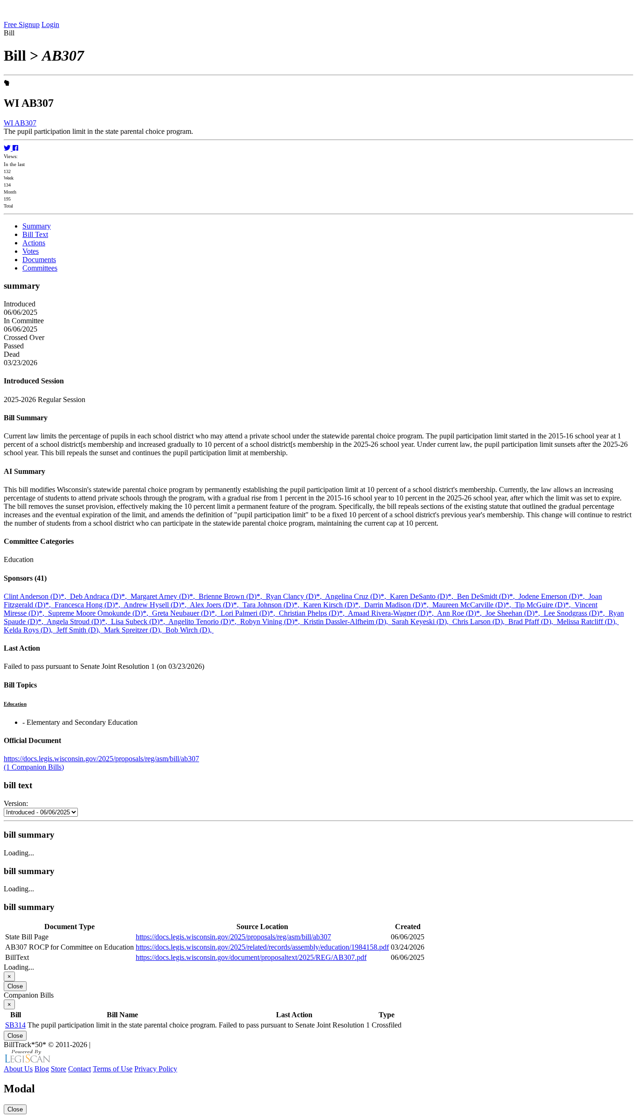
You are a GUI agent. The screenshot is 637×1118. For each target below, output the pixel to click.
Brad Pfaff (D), (532, 621)
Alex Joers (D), (216, 605)
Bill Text (35, 234)
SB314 (15, 1025)
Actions (33, 243)
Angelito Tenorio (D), (204, 621)
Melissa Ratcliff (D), (588, 621)
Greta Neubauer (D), (186, 613)
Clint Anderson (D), (37, 596)
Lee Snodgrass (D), (576, 613)
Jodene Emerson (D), (554, 596)
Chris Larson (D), (480, 621)
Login (50, 24)
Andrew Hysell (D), (157, 605)
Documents (39, 260)
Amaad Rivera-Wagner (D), (392, 613)
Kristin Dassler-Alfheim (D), (348, 621)
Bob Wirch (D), (190, 630)
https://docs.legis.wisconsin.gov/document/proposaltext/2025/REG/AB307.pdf (251, 957)
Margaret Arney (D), (165, 596)
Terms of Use (112, 1069)
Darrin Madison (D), (398, 605)
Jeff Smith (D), (80, 630)
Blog (42, 1069)
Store (58, 1069)
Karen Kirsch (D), (333, 605)
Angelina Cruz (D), (357, 596)
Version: (16, 803)
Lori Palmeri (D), (250, 613)
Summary (36, 226)
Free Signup (22, 24)
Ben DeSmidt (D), (488, 596)
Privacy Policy (155, 1069)
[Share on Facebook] (15, 148)
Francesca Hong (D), (89, 605)
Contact (79, 1069)
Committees (39, 268)
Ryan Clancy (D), (295, 596)
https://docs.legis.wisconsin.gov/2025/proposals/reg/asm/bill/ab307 (101, 759)
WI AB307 (20, 123)
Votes (30, 251)
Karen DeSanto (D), (423, 596)
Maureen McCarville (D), (473, 605)
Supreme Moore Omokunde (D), (100, 613)
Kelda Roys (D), (30, 630)
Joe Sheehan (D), (514, 613)
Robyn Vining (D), (272, 621)
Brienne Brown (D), (232, 596)
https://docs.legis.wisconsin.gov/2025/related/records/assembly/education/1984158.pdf (262, 947)
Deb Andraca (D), (100, 596)
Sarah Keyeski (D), (422, 621)
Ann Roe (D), (461, 613)
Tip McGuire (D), (545, 605)
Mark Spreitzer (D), (135, 630)
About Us (18, 1069)
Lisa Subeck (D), (139, 621)
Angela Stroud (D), (79, 621)
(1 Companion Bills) (34, 767)
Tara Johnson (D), (272, 605)
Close (15, 986)
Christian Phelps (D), (313, 613)
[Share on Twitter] (8, 148)
